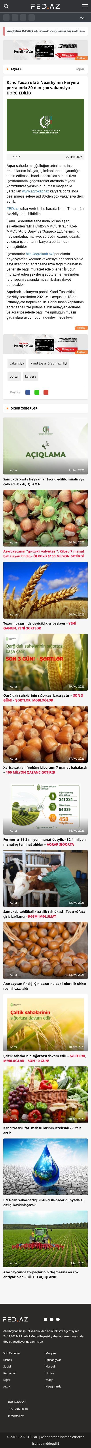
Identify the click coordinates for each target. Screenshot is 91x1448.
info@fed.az (16, 1416)
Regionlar (9, 1373)
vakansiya (17, 363)
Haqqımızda (53, 1386)
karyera (30, 376)
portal (14, 376)
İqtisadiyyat (53, 1360)
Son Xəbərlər (11, 1353)
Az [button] (82, 17)
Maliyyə (51, 1353)
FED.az (13, 209)
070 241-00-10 (17, 1402)
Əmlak (50, 1373)
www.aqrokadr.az (35, 191)
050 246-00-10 (18, 1409)
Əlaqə (49, 1380)
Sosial (7, 1366)
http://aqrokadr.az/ (39, 254)
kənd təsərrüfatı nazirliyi (49, 363)
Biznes (7, 1360)
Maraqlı (50, 1366)
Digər (6, 1380)
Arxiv (6, 1386)
